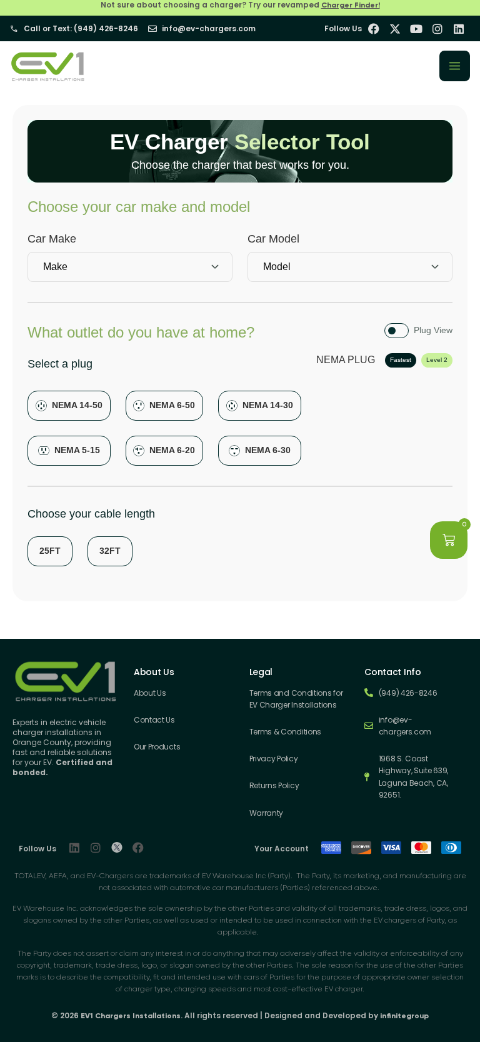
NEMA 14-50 (77, 405)
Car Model (273, 239)
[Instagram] (95, 847)
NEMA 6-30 (268, 450)
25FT (50, 551)
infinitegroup (404, 1015)
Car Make (52, 239)
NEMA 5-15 (77, 450)
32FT (110, 551)
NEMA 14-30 (267, 405)
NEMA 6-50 (172, 405)
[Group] (116, 847)
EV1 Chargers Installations (131, 1015)
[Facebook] (138, 847)
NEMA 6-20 (172, 450)
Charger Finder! (350, 5)
